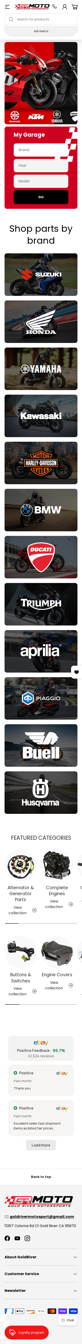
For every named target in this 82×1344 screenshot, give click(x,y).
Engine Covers (57, 975)
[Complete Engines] (57, 865)
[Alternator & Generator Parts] (20, 865)
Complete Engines (57, 891)
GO (41, 197)
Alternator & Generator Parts (21, 894)
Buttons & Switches (20, 978)
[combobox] (41, 19)
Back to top (41, 1176)
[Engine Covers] (57, 952)
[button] (75, 7)
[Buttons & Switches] (20, 952)
